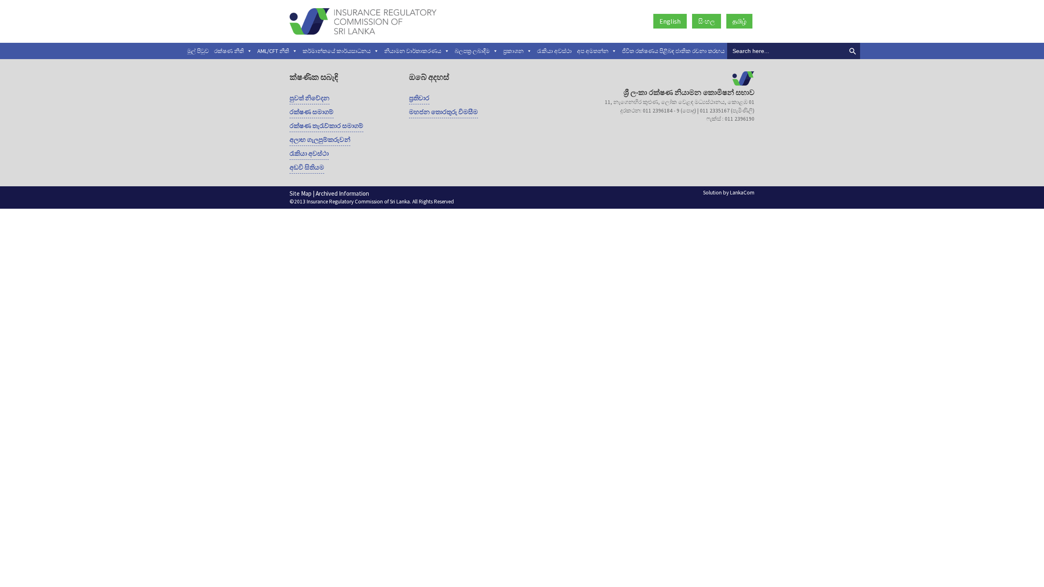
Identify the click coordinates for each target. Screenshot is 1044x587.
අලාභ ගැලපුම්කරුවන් (320, 139)
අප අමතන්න (592, 51)
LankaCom (742, 192)
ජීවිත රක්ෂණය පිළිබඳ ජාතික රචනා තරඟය (673, 51)
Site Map (301, 193)
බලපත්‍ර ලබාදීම (472, 51)
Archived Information (342, 193)
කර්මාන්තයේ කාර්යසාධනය (337, 51)
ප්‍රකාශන (513, 51)
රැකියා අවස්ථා (554, 51)
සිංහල (706, 21)
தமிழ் (739, 21)
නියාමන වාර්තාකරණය (412, 51)
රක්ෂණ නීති (229, 51)
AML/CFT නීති (273, 51)
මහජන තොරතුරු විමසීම (443, 112)
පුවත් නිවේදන (310, 98)
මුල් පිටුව (198, 51)
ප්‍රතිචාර (419, 98)
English (670, 21)
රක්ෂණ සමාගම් (312, 112)
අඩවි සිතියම (307, 167)
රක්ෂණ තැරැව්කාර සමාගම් (326, 125)
